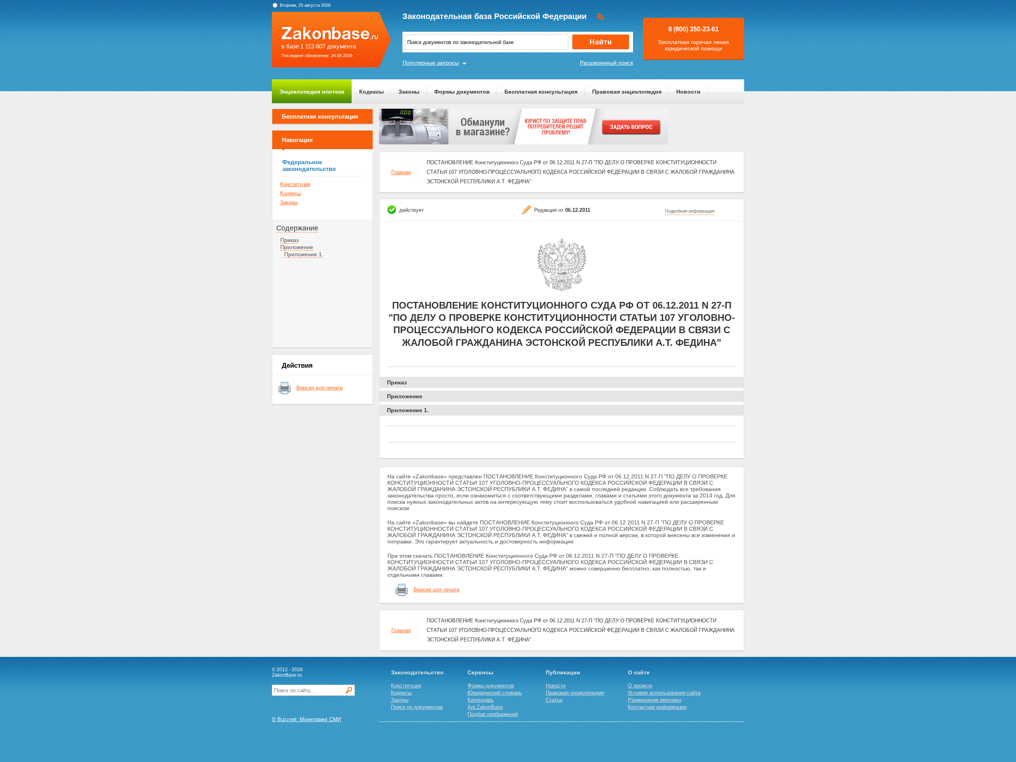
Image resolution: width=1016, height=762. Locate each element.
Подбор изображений (493, 714)
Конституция (295, 184)
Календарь (481, 700)
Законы (408, 91)
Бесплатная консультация (540, 91)
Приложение (296, 247)
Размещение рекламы (654, 700)
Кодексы (371, 91)
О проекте (640, 686)
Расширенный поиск (606, 63)
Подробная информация (689, 211)
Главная (401, 172)
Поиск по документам (417, 707)
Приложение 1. (303, 254)
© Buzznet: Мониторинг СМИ (306, 719)
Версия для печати (319, 388)
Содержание (297, 228)
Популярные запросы (430, 63)
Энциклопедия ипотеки (311, 91)
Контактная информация (657, 707)
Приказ (289, 240)
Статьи (554, 700)
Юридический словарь (495, 693)
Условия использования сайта (664, 693)
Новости (688, 91)
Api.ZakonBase (485, 707)
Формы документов (462, 91)
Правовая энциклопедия (627, 91)
